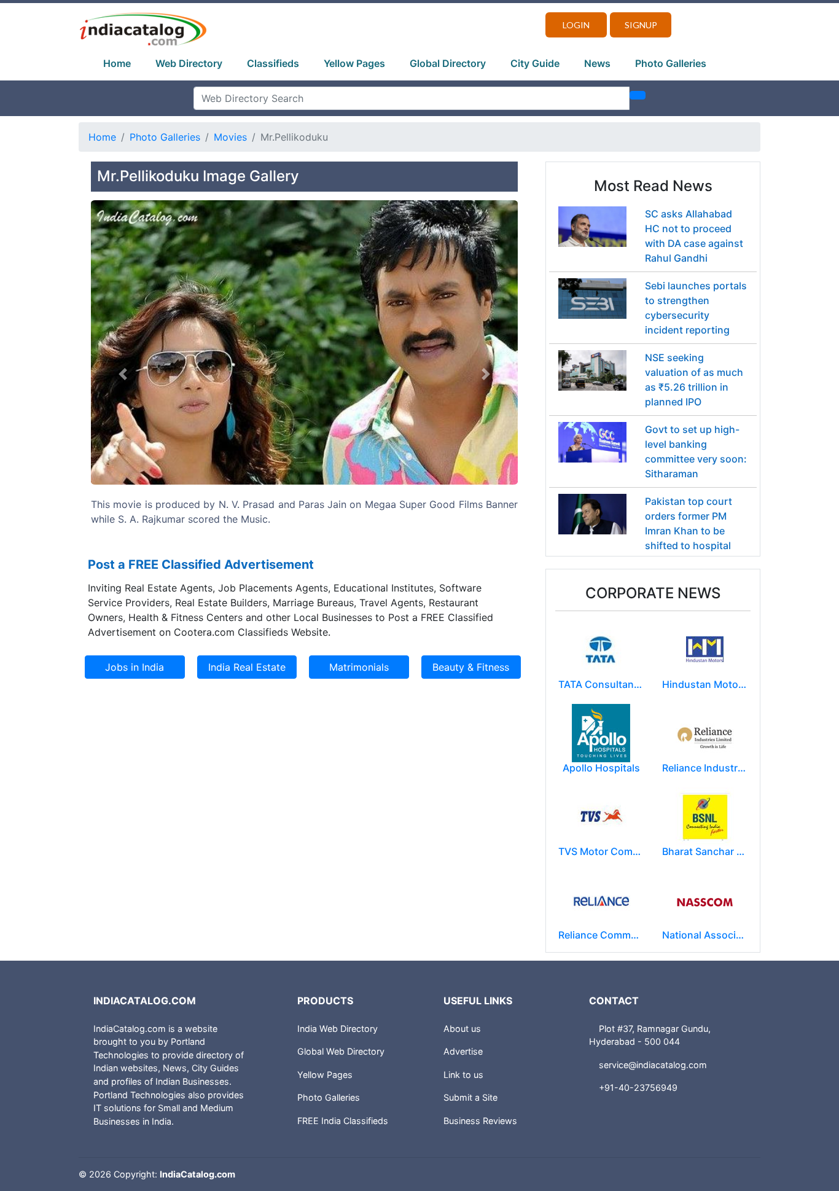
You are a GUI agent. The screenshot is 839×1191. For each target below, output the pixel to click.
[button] (123, 374)
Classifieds (273, 63)
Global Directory (448, 63)
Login (576, 25)
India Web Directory (337, 1028)
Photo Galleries (670, 63)
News (597, 63)
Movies (230, 137)
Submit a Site (470, 1097)
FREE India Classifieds (342, 1120)
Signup (641, 25)
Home (117, 63)
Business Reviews (480, 1120)
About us (462, 1028)
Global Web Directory (340, 1051)
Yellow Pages (354, 63)
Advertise (463, 1051)
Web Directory (188, 63)
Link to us (463, 1074)
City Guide (535, 63)
